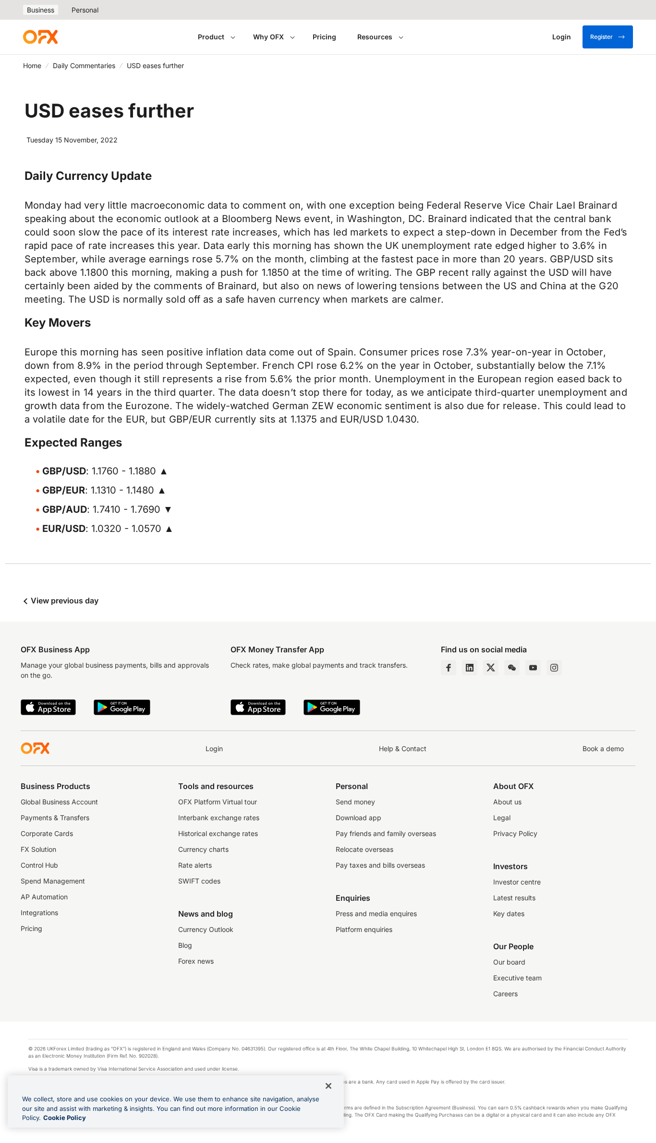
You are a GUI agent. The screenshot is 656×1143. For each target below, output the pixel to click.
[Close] (328, 1085)
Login (214, 748)
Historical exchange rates (218, 833)
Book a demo (603, 748)
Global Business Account (59, 802)
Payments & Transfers (55, 817)
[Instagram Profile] (554, 667)
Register (601, 36)
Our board (509, 962)
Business (40, 10)
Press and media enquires (376, 913)
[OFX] (40, 37)
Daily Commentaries (84, 65)
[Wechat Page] (512, 667)
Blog (185, 945)
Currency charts (203, 849)
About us (507, 802)
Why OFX (268, 37)
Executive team (517, 978)
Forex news (196, 961)
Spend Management (53, 881)
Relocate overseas (364, 849)
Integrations (39, 912)
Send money (355, 802)
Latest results (514, 898)
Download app (358, 817)
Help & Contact (402, 748)
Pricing (324, 37)
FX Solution (38, 849)
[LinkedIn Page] (469, 667)
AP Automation (44, 897)
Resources (374, 37)
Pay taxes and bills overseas (380, 865)
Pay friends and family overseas (386, 833)
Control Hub (39, 865)
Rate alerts (195, 865)
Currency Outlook (205, 929)
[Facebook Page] (448, 667)
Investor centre (517, 882)
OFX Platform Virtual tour (217, 802)
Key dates (508, 913)
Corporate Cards (47, 833)
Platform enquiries (364, 929)
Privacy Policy (515, 833)
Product (211, 37)
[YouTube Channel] (533, 667)
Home (32, 65)
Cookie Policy (64, 1117)
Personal (85, 10)
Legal (501, 817)
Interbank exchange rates (218, 817)
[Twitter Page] (490, 667)
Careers (505, 994)
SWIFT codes (199, 881)
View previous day (63, 600)
